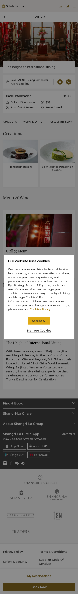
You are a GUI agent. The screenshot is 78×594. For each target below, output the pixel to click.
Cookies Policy (40, 309)
